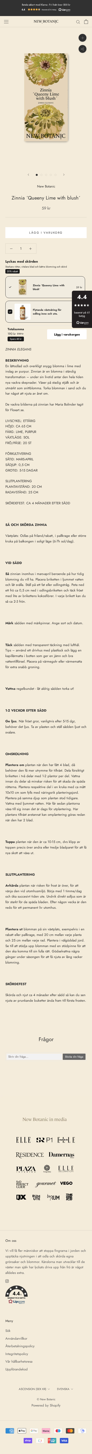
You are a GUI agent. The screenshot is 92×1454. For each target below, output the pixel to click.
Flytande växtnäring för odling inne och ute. (47, 311)
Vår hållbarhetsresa (18, 1361)
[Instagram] (7, 1281)
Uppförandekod (16, 1369)
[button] (46, 9)
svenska (63, 1389)
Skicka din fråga (74, 1057)
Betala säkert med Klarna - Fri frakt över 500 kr (46, 4)
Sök (7, 1330)
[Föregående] (28, 175)
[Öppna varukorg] (86, 21)
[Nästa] (64, 175)
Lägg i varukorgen (67, 334)
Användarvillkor (16, 1338)
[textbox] (34, 1057)
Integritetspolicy (16, 1353)
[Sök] (78, 22)
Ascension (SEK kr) (32, 1389)
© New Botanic (46, 1399)
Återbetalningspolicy (20, 1346)
